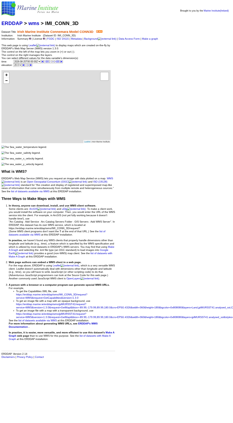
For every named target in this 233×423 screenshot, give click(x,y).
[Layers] (104, 76)
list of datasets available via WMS (30, 191)
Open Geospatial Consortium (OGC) (48, 181)
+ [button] (6, 75)
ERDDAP (12, 23)
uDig (64, 209)
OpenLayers (73, 278)
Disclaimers (8, 357)
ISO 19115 (63, 38)
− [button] (6, 80)
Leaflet (32, 45)
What (5, 171)
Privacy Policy (25, 357)
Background (91, 38)
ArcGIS (33, 209)
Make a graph (150, 38)
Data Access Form (129, 38)
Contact (39, 357)
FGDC (50, 38)
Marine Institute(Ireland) (216, 10)
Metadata (76, 38)
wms (33, 23)
